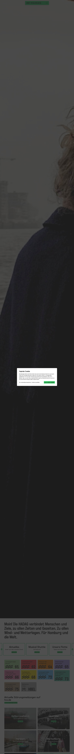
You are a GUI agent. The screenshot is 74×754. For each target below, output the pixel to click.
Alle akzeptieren (49, 382)
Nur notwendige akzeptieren (25, 382)
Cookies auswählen (36, 382)
